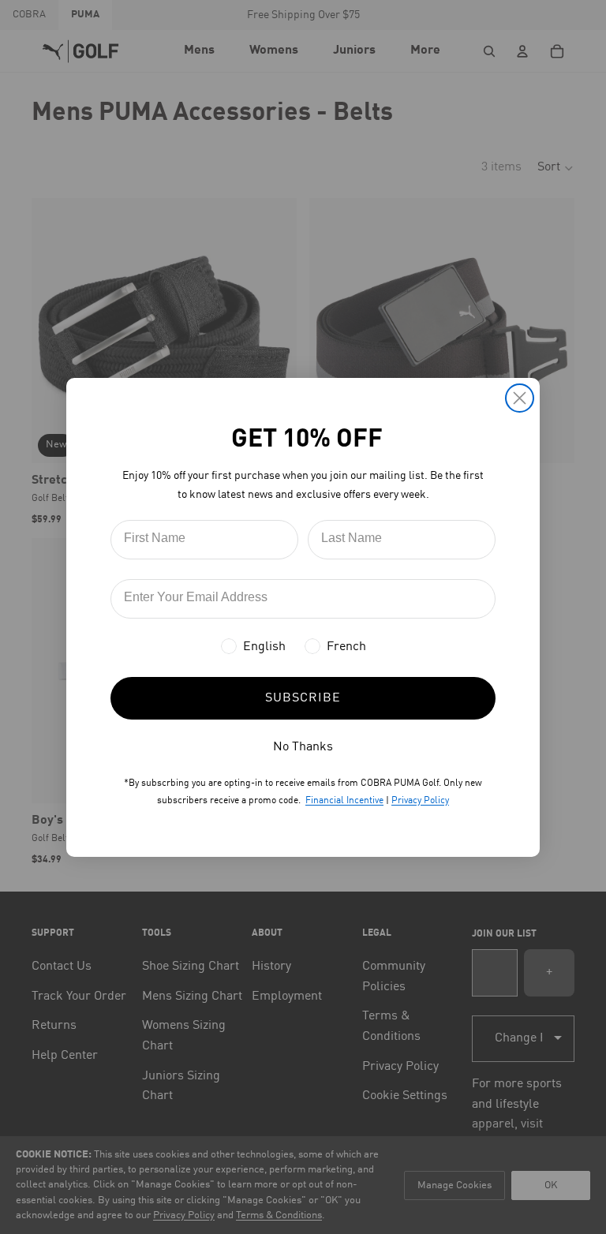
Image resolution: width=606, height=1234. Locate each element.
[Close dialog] (519, 398)
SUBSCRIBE (303, 698)
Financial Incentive (344, 801)
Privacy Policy (420, 801)
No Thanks (303, 747)
